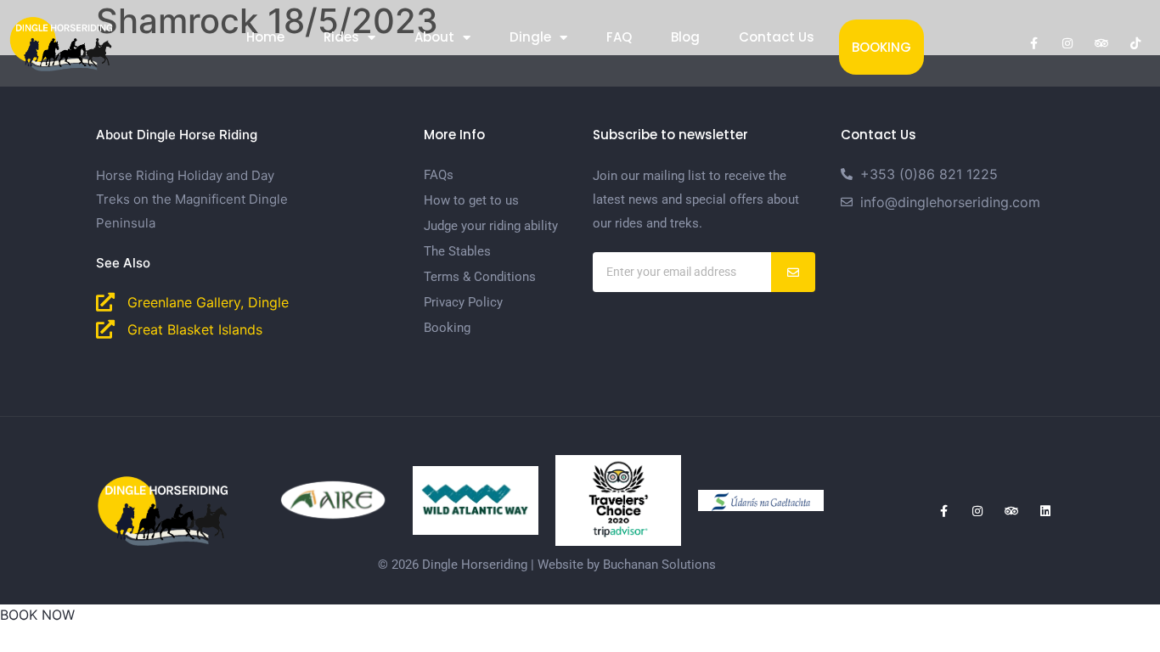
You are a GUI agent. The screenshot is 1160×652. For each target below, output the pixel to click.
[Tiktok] (1135, 43)
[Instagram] (1067, 43)
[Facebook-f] (1033, 43)
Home (265, 37)
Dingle (530, 37)
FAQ (619, 37)
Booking (881, 47)
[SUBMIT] (793, 272)
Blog (685, 37)
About (434, 37)
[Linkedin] (1045, 511)
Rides (341, 37)
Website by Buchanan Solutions (627, 564)
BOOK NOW (37, 614)
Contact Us (776, 37)
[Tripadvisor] (1101, 43)
